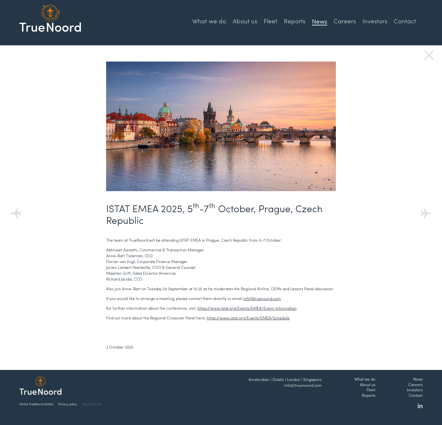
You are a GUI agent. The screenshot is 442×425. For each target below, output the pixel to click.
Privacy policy (67, 404)
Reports (294, 20)
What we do (209, 20)
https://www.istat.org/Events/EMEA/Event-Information (247, 308)
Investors (374, 20)
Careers (345, 20)
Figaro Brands (92, 404)
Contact (405, 20)
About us (245, 20)
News (418, 379)
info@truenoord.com (262, 298)
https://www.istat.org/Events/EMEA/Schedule (248, 318)
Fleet (270, 20)
